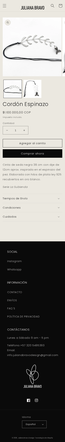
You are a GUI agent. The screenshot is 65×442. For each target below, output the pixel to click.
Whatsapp (14, 269)
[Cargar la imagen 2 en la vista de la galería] (32, 89)
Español (31, 424)
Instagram (14, 261)
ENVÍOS (12, 300)
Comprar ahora (32, 153)
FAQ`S (11, 308)
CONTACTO (14, 292)
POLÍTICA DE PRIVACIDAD (23, 316)
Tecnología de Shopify (44, 438)
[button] (4, 6)
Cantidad (8, 123)
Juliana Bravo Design (26, 438)
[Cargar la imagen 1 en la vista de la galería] (13, 89)
